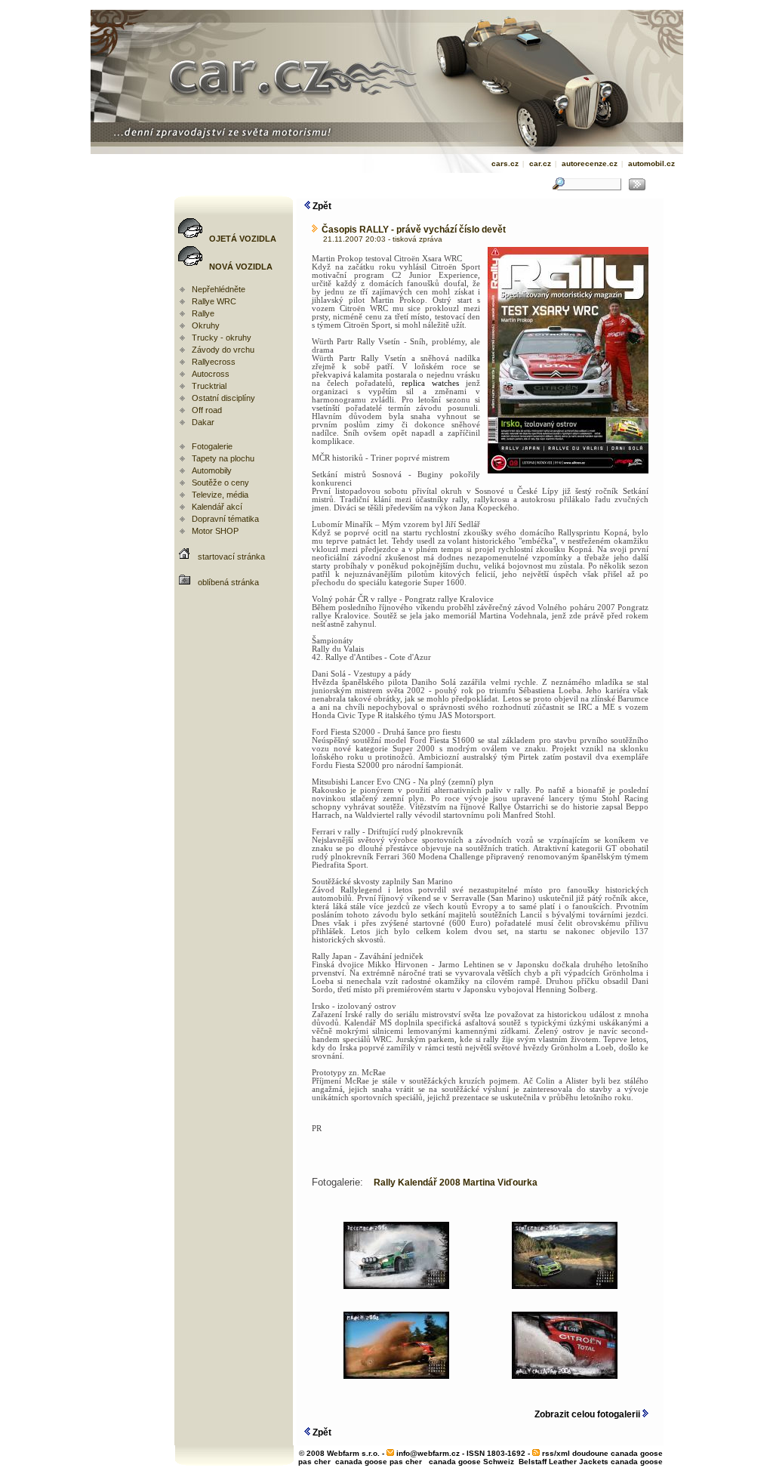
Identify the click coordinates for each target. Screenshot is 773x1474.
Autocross (210, 373)
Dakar (203, 422)
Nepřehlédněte (218, 289)
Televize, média (220, 494)
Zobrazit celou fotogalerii (588, 1414)
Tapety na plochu (223, 458)
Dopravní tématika (225, 518)
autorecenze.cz (589, 163)
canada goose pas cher (378, 1461)
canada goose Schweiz (471, 1461)
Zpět (320, 206)
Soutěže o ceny (220, 482)
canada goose (637, 1461)
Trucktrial (209, 385)
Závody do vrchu (223, 349)
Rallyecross (214, 361)
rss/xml (556, 1453)
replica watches (430, 383)
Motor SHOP (215, 530)
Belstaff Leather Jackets (563, 1461)
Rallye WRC (214, 301)
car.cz (540, 163)
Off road (207, 410)
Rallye (203, 313)
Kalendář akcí (217, 506)
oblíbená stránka (228, 582)
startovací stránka (231, 556)
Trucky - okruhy (221, 337)
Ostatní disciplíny (223, 397)
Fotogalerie (212, 446)
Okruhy (206, 325)
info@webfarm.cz (428, 1453)
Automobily (212, 470)
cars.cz (505, 163)
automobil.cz (651, 163)
